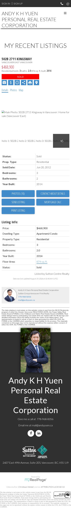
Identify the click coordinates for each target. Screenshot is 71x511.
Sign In (6, 3)
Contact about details (53, 193)
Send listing (18, 202)
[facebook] (32, 433)
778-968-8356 (24, 296)
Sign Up (18, 3)
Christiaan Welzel (26, 487)
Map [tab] (21, 90)
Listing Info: (10, 222)
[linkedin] (39, 433)
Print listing (18, 210)
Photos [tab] (13, 90)
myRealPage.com (35, 480)
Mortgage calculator (52, 202)
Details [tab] (5, 90)
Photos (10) (18, 193)
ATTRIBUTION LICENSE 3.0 (53, 487)
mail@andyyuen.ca (26, 300)
